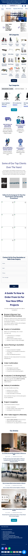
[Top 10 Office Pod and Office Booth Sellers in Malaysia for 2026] (14, 442)
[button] (2, 5)
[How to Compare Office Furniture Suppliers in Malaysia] (14, 472)
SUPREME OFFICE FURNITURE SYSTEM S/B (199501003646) (11, 554)
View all (14, 80)
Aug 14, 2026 (7, 456)
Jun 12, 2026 (7, 485)
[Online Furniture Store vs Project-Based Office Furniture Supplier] (14, 498)
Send (14, 286)
